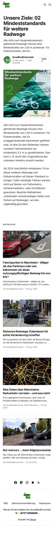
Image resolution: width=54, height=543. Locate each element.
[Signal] (32, 482)
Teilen (44, 59)
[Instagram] (27, 482)
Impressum (45, 503)
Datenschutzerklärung (23, 503)
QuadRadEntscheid (23, 57)
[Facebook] (15, 482)
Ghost (33, 519)
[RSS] (38, 482)
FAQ (5, 503)
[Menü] (50, 4)
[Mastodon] (21, 482)
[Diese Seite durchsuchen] (45, 4)
